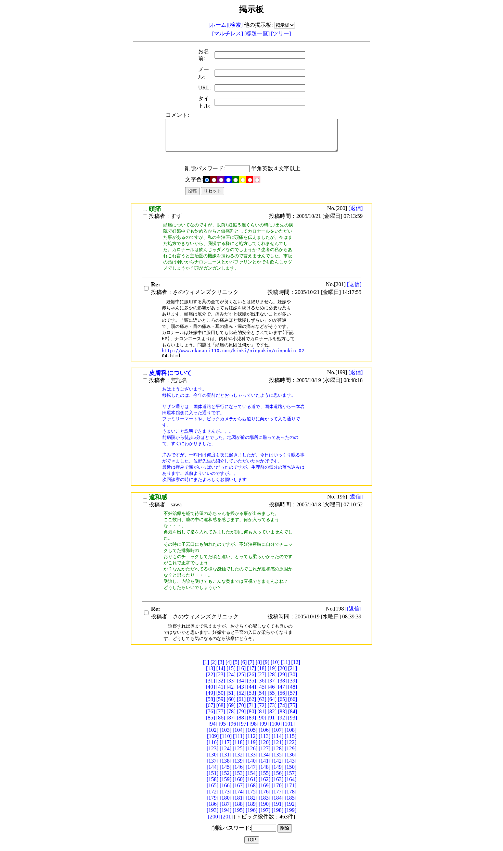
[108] (290, 730)
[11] (285, 662)
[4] (228, 662)
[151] (212, 773)
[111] (238, 736)
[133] (251, 754)
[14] (220, 668)
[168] (251, 785)
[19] (272, 668)
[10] (275, 662)
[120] (264, 742)
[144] (212, 767)
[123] (212, 748)
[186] (212, 804)
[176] (264, 791)
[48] (292, 687)
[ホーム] (218, 25)
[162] (264, 779)
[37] (272, 680)
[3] (221, 662)
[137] (212, 761)
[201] (227, 816)
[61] (241, 699)
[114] (277, 736)
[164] (290, 779)
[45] (261, 687)
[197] (264, 810)
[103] (225, 730)
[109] (213, 736)
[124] (225, 748)
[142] (277, 761)
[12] (295, 662)
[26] (251, 674)
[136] (290, 754)
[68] (220, 705)
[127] (264, 748)
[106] (264, 730)
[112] (251, 736)
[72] (261, 705)
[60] (231, 699)
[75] (292, 705)
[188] (238, 804)
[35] (251, 680)
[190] (264, 804)
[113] (264, 736)
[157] (290, 773)
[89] (251, 717)
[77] (220, 711)
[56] (282, 693)
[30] (292, 674)
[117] (225, 742)
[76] (210, 711)
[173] (225, 791)
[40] (210, 687)
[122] (290, 742)
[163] (277, 779)
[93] (292, 717)
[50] (220, 693)
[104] (238, 730)
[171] (290, 785)
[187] (225, 804)
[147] (251, 767)
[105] (251, 730)
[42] (231, 687)
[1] (206, 662)
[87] (231, 717)
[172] (212, 791)
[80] (251, 711)
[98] (253, 724)
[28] (272, 674)
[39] (292, 680)
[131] (225, 754)
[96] (233, 724)
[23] (220, 674)
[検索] (235, 25)
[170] (277, 785)
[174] (238, 791)
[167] (238, 785)
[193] (212, 810)
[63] (261, 699)
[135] (277, 754)
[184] (277, 798)
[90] (261, 717)
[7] (251, 662)
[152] (225, 773)
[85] (210, 717)
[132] (238, 754)
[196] (251, 810)
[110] (226, 736)
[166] (225, 785)
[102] (212, 730)
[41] (220, 687)
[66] (292, 699)
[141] (264, 761)
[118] (238, 742)
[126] (251, 748)
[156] (277, 773)
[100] (276, 724)
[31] (210, 680)
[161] (251, 779)
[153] (238, 773)
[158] (212, 779)
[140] (251, 761)
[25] (241, 674)
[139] (238, 761)
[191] (277, 804)
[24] (231, 674)
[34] (241, 680)
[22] (210, 674)
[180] (225, 798)
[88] (241, 717)
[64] (272, 699)
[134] (264, 754)
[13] (210, 668)
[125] (238, 748)
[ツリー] (281, 33)
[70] (241, 705)
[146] (238, 767)
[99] (264, 724)
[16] (241, 668)
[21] (292, 668)
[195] (238, 810)
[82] (272, 711)
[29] (282, 674)
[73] (272, 705)
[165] (212, 785)
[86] (220, 717)
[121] (277, 742)
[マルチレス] (228, 33)
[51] (231, 693)
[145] (225, 767)
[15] (231, 668)
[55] (272, 693)
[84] (292, 711)
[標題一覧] (257, 33)
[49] (210, 693)
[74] (282, 705)
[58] (210, 699)
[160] (238, 779)
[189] (251, 804)
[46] (272, 687)
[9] (266, 662)
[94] (212, 724)
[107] (277, 730)
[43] (241, 687)
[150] (290, 767)
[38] (282, 680)
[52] (241, 693)
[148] (264, 767)
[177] (277, 791)
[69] (231, 705)
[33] (231, 680)
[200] (214, 816)
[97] (243, 724)
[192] (290, 804)
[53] (251, 693)
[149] (277, 767)
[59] (220, 699)
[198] (277, 810)
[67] (210, 705)
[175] (251, 791)
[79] (241, 711)
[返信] (355, 208)
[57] (292, 693)
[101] (289, 724)
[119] (251, 742)
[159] (225, 779)
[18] (261, 668)
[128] (277, 748)
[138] (225, 761)
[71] (251, 705)
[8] (259, 662)
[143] (290, 761)
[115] (290, 736)
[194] (225, 810)
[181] (238, 798)
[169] (264, 785)
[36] (261, 680)
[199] (290, 810)
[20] (282, 668)
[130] (212, 754)
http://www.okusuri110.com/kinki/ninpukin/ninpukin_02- (234, 350)
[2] (213, 662)
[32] (220, 680)
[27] (261, 674)
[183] (264, 798)
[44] (251, 687)
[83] (282, 711)
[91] (272, 717)
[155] (264, 773)
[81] (261, 711)
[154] (251, 773)
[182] (251, 798)
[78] (231, 711)
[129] (290, 748)
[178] (290, 791)
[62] (251, 699)
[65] (282, 699)
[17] (251, 668)
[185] (290, 798)
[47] (282, 687)
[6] (244, 662)
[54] (261, 693)
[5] (236, 662)
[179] (212, 798)
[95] (223, 724)
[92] (282, 717)
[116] (212, 742)
